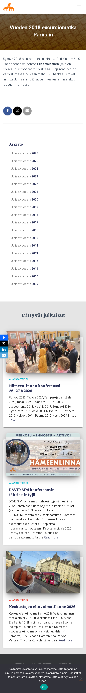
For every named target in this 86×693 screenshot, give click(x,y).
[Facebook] (4, 338)
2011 (35, 268)
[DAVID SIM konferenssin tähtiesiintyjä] (43, 454)
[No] (81, 678)
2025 (35, 161)
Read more (17, 420)
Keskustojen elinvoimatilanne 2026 (42, 606)
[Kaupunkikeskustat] (10, 7)
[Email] (4, 355)
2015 (35, 238)
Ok (44, 687)
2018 (35, 214)
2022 (35, 184)
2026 (35, 153)
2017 (35, 222)
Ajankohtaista (19, 379)
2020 (35, 199)
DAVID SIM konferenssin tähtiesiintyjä (32, 492)
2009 (35, 284)
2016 (35, 230)
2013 (35, 253)
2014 (35, 245)
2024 (35, 168)
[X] (4, 343)
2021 (35, 191)
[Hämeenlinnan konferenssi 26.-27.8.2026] (43, 351)
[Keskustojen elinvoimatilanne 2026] (43, 572)
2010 (35, 276)
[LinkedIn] (4, 349)
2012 (35, 260)
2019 (35, 207)
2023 (35, 176)
